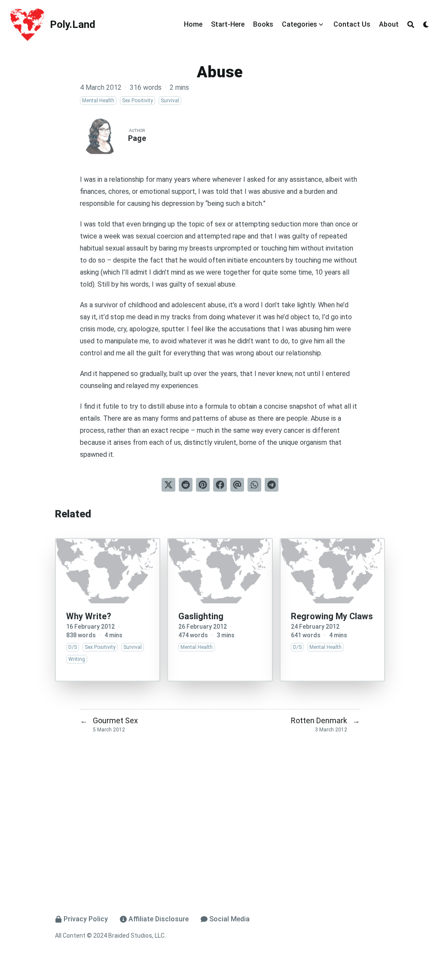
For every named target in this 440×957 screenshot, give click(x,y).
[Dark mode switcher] (426, 24)
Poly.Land (72, 24)
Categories (299, 24)
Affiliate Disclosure (158, 919)
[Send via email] (237, 485)
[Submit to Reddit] (185, 485)
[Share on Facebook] (220, 485)
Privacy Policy (86, 919)
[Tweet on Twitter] (168, 485)
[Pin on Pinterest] (203, 485)
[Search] (410, 24)
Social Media (229, 919)
